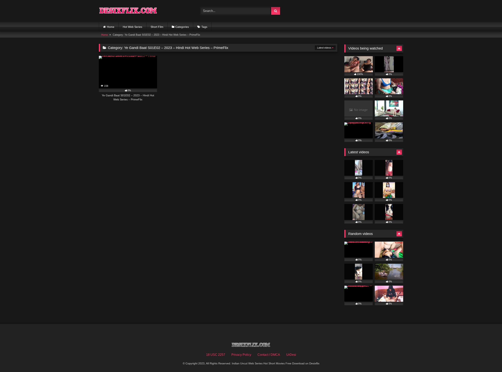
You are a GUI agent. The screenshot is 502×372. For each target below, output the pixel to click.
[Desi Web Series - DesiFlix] (128, 10)
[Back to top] (490, 360)
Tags (204, 26)
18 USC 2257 (215, 354)
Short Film (157, 26)
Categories (182, 26)
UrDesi (291, 354)
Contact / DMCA (268, 354)
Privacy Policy (241, 354)
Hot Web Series (132, 26)
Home (110, 26)
